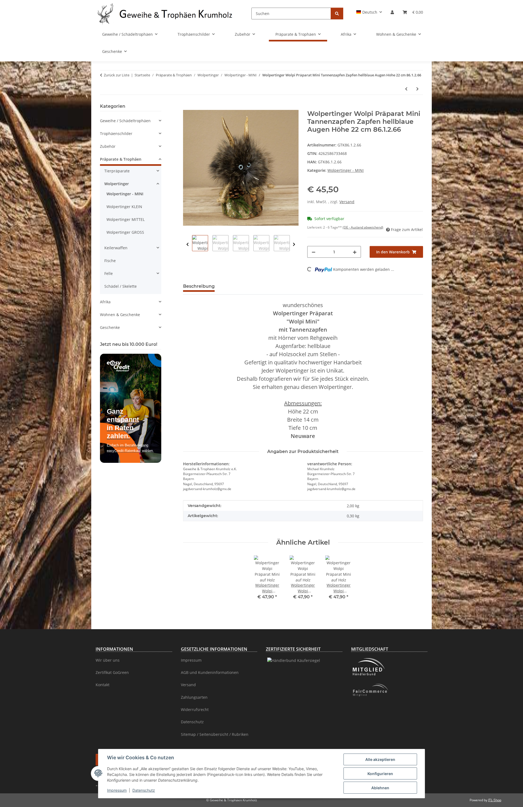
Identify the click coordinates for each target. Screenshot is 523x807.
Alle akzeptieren (380, 759)
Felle (108, 273)
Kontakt (103, 684)
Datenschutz (143, 790)
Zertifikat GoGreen (112, 672)
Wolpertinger (116, 183)
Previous (187, 244)
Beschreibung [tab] (199, 286)
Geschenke (110, 327)
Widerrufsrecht (195, 709)
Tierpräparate (117, 170)
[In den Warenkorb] (187, 107)
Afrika (105, 301)
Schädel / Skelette (120, 286)
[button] (369, 12)
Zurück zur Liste (116, 75)
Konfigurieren (380, 773)
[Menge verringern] (314, 251)
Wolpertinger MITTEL (126, 219)
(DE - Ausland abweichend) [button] (363, 227)
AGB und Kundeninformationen (210, 672)
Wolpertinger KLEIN (124, 206)
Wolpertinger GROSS (125, 232)
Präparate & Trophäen (120, 159)
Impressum (117, 790)
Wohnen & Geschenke (120, 314)
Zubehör (107, 146)
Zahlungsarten (194, 697)
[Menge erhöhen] (355, 251)
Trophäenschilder (116, 133)
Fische (110, 260)
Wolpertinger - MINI (345, 170)
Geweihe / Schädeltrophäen (125, 120)
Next (294, 244)
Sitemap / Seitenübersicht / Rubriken (214, 734)
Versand (346, 201)
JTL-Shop (494, 800)
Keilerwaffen (115, 247)
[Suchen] (337, 13)
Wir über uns (108, 660)
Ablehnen (380, 787)
